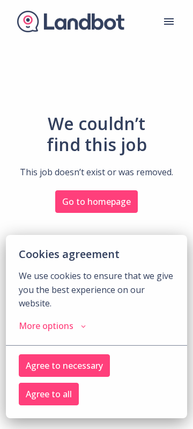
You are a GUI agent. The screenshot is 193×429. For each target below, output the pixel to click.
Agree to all (49, 394)
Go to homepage (96, 202)
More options (46, 326)
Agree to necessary (64, 365)
